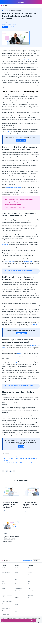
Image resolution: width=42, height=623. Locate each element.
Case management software (7, 601)
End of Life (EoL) (34, 618)
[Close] (38, 1)
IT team (33, 408)
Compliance (15, 618)
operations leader (25, 59)
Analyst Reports (31, 593)
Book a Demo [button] (13, 26)
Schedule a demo (5, 583)
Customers (30, 583)
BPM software (4, 603)
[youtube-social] (38, 622)
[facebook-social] (36, 622)
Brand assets (30, 597)
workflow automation (9, 261)
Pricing (3, 581)
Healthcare (17, 574)
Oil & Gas (6, 10)
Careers (29, 588)
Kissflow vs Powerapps (19, 586)
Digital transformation (6, 608)
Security (19, 618)
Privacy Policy (10, 618)
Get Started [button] (5, 26)
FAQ (16, 611)
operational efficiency (27, 261)
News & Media (30, 595)
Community (30, 574)
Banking (16, 572)
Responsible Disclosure (27, 618)
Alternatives (17, 602)
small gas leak (5, 244)
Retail (16, 579)
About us (29, 581)
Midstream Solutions (21, 140)
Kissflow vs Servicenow (19, 590)
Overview (4, 567)
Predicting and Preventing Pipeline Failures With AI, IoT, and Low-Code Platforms (21, 456)
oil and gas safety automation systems (13, 187)
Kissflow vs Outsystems (19, 593)
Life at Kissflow (31, 590)
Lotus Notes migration (6, 614)
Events (16, 604)
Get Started (21, 446)
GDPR (22, 618)
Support (3, 588)
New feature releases (6, 572)
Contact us (30, 600)
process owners (20, 353)
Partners (29, 586)
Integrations (4, 574)
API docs (29, 567)
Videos (16, 609)
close (32, 620)
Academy (30, 572)
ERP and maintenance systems (22, 362)
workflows (9, 131)
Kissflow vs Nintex (18, 588)
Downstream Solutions (21, 333)
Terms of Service (5, 618)
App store (4, 586)
